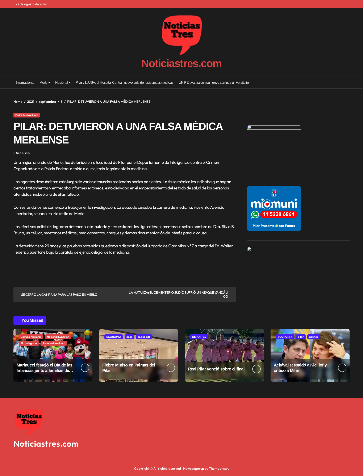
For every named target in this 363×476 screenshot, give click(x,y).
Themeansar (218, 468)
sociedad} (144, 336)
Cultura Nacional (31, 336)
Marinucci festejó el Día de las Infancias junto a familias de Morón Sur (44, 370)
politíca (313, 336)
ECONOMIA (113, 336)
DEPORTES (199, 336)
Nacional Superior (58, 336)
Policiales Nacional (26, 115)
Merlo (43, 82)
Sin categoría (29, 343)
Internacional (25, 82)
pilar (129, 336)
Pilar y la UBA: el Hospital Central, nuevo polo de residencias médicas (124, 82)
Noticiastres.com (181, 63)
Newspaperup (193, 468)
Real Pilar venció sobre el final (216, 369)
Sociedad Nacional (53, 343)
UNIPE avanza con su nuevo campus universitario (214, 82)
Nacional (61, 82)
